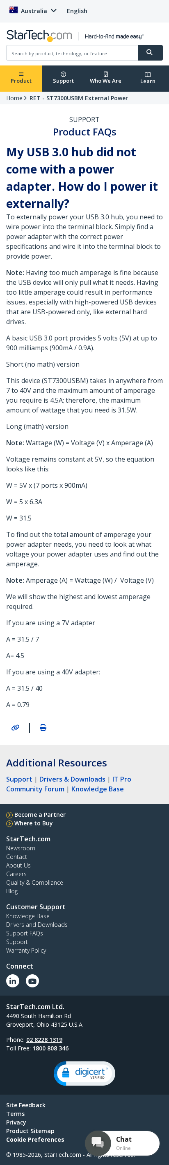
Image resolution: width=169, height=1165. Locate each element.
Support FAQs (24, 933)
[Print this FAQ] (43, 727)
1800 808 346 (50, 1048)
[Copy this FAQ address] (15, 727)
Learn (147, 81)
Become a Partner (40, 814)
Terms (15, 1114)
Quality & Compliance (34, 882)
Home (14, 98)
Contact (16, 857)
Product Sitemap (30, 1131)
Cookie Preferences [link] (35, 1139)
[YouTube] (32, 980)
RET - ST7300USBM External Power (79, 98)
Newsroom (20, 848)
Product (21, 80)
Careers (16, 874)
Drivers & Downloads (72, 779)
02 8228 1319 (44, 1039)
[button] (84, 1073)
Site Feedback (26, 1105)
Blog (12, 891)
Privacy (16, 1122)
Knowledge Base (97, 788)
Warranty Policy (26, 950)
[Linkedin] (12, 980)
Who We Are (105, 80)
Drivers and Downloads (37, 924)
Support (63, 80)
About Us (18, 865)
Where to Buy (33, 823)
